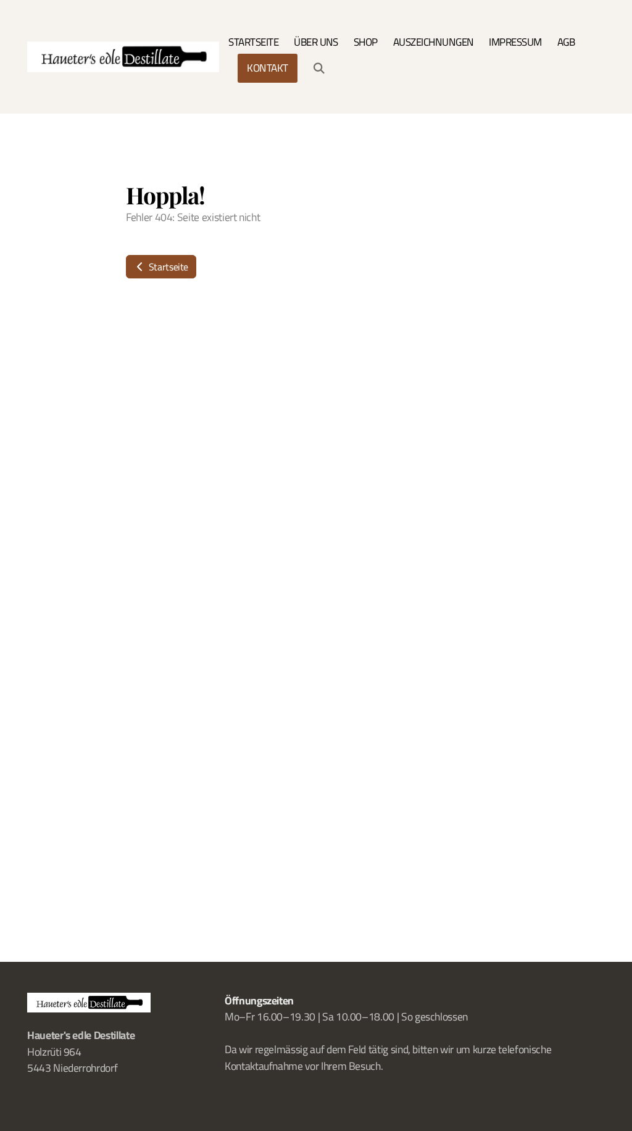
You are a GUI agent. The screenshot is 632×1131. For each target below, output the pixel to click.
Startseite (167, 266)
